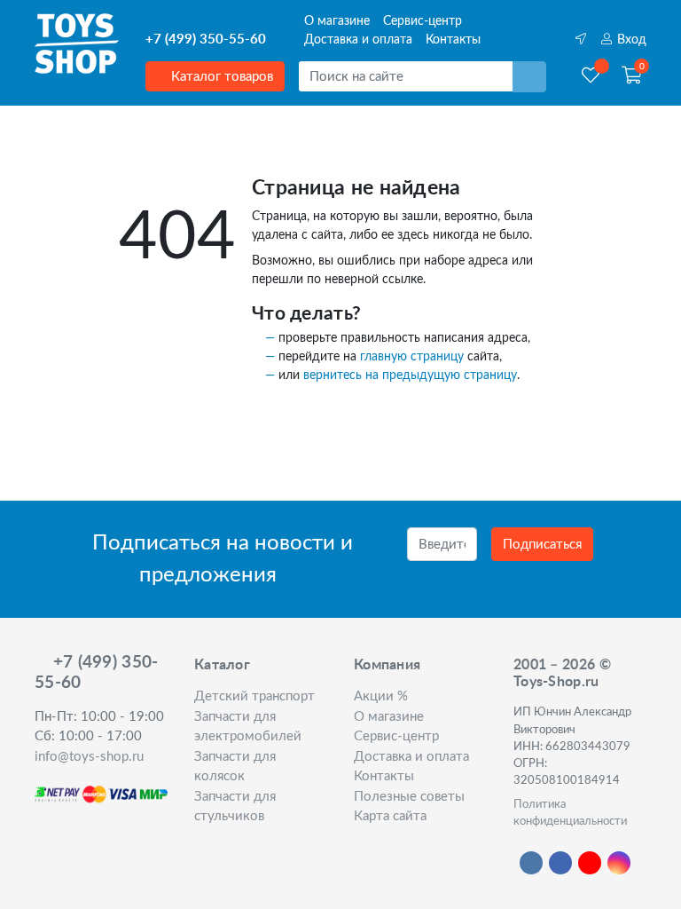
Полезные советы (409, 796)
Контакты (453, 40)
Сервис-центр (422, 21)
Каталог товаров (220, 76)
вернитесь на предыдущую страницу (410, 375)
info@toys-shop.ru (89, 756)
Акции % (381, 696)
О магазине (337, 21)
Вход (630, 40)
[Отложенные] (590, 76)
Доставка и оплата (358, 40)
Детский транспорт (254, 696)
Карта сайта (390, 816)
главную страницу (412, 357)
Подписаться (542, 544)
